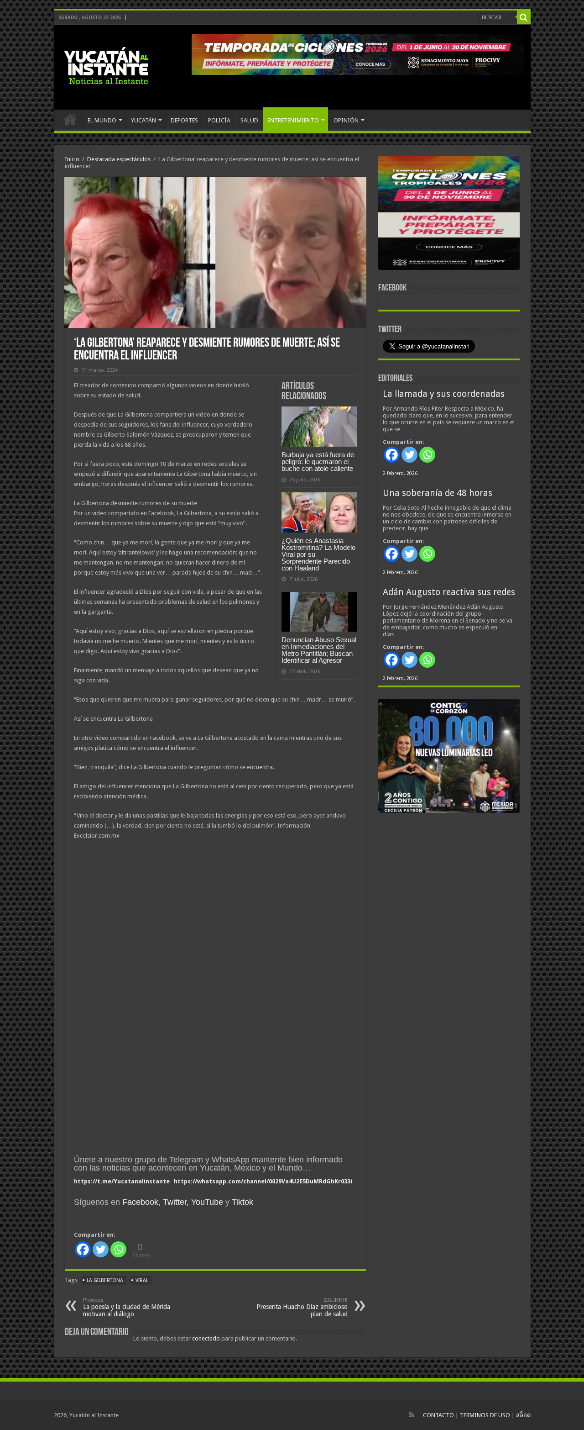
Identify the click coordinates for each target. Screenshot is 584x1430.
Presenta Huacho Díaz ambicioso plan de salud (302, 1307)
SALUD (249, 120)
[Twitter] (101, 1249)
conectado (206, 1338)
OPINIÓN (346, 120)
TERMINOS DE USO (485, 1415)
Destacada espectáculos (119, 159)
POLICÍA (219, 120)
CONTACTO (438, 1415)
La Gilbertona (105, 1280)
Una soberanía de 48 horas (437, 493)
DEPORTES (184, 120)
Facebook (140, 1202)
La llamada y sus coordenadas (444, 394)
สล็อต (523, 1415)
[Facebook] (83, 1249)
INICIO (70, 119)
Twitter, (176, 1202)
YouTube (207, 1202)
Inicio (72, 159)
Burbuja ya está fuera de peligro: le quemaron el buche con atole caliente (318, 461)
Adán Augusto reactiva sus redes (449, 592)
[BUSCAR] (524, 17)
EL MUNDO (102, 120)
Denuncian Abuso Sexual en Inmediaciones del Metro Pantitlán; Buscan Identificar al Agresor (319, 650)
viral (142, 1280)
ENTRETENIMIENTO (293, 120)
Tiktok (242, 1202)
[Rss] (411, 1414)
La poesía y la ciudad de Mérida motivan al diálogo (126, 1307)
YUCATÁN (143, 120)
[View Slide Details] (449, 215)
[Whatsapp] (118, 1249)
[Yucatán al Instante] (106, 65)
